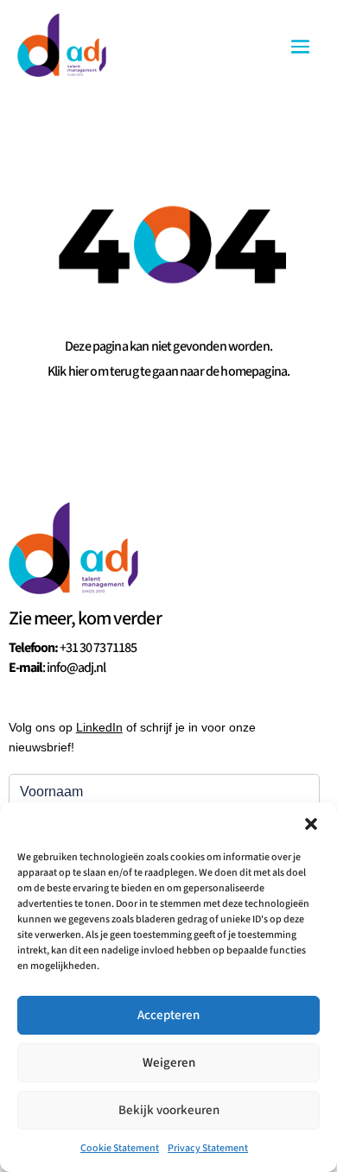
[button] (311, 824)
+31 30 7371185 (98, 647)
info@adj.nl (76, 667)
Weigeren (169, 1063)
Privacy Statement (208, 1148)
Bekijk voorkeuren (168, 1110)
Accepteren (168, 1015)
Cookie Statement (119, 1148)
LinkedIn (99, 727)
